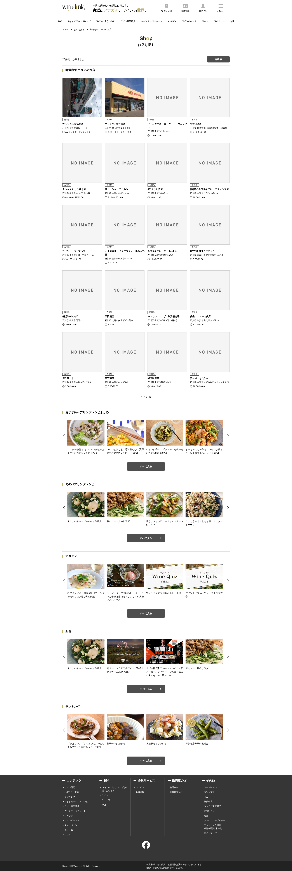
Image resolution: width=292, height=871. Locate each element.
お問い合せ (209, 811)
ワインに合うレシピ (105, 21)
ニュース (68, 830)
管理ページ (175, 787)
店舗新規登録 (176, 792)
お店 (232, 21)
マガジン (172, 21)
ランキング (69, 797)
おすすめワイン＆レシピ (76, 801)
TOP (60, 21)
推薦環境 (208, 801)
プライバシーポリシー (214, 820)
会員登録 (140, 792)
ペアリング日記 (71, 792)
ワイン (205, 21)
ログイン (140, 787)
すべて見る (146, 466)
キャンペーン (70, 825)
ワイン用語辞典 (128, 21)
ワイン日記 (69, 787)
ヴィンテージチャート (151, 21)
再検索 (218, 59)
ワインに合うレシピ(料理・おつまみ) (114, 789)
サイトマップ (210, 833)
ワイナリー (219, 21)
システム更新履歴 (212, 806)
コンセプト (209, 792)
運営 (206, 815)
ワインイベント (189, 21)
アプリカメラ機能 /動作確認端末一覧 (213, 827)
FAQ (206, 797)
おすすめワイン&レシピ (79, 21)
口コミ (67, 834)
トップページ (210, 787)
